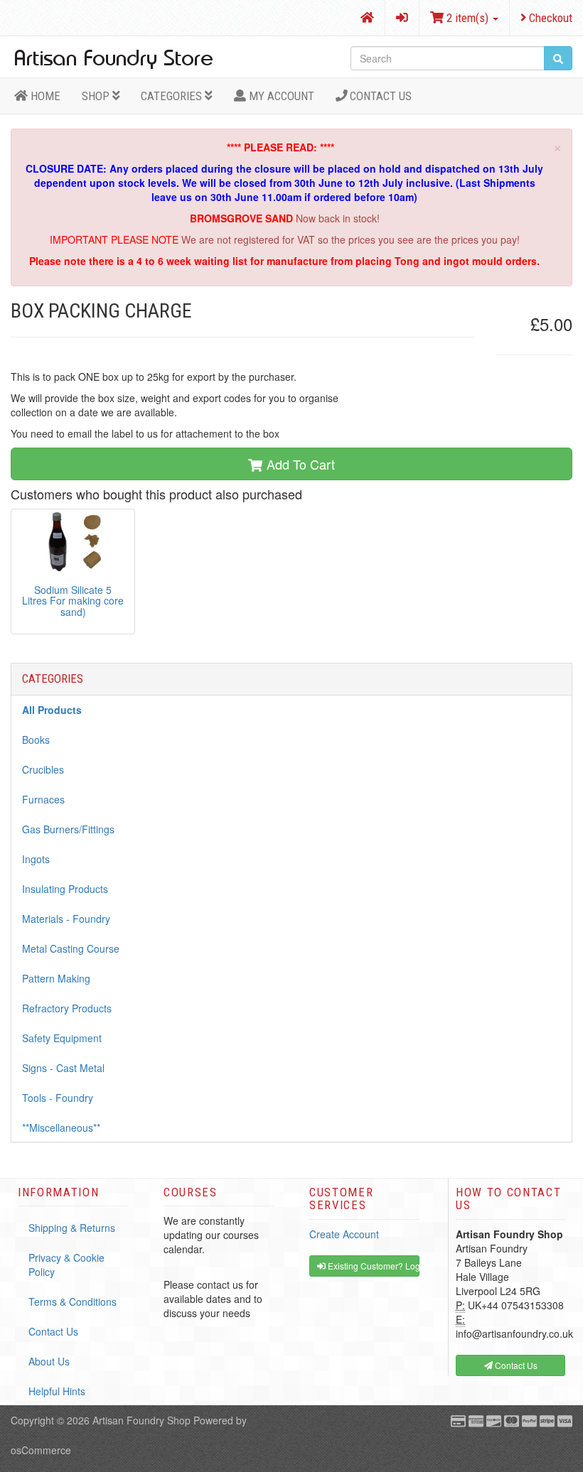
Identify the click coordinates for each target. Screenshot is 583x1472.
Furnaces (43, 799)
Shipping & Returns (71, 1228)
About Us (49, 1361)
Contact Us (379, 96)
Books (36, 739)
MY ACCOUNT (280, 96)
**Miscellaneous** (61, 1127)
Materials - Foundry (66, 918)
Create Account (344, 1234)
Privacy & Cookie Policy (66, 1264)
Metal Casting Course (70, 948)
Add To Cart (299, 464)
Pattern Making (56, 978)
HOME (44, 96)
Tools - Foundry (57, 1098)
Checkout (549, 18)
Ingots (36, 859)
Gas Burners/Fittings (68, 829)
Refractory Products (67, 1008)
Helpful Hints (56, 1391)
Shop (97, 96)
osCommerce (41, 1450)
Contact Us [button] (515, 1365)
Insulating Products (65, 889)
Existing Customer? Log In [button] (372, 1266)
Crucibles (43, 769)
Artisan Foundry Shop (141, 1420)
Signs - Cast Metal (63, 1068)
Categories (173, 96)
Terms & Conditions (72, 1301)
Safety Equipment (62, 1038)
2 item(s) (467, 18)
